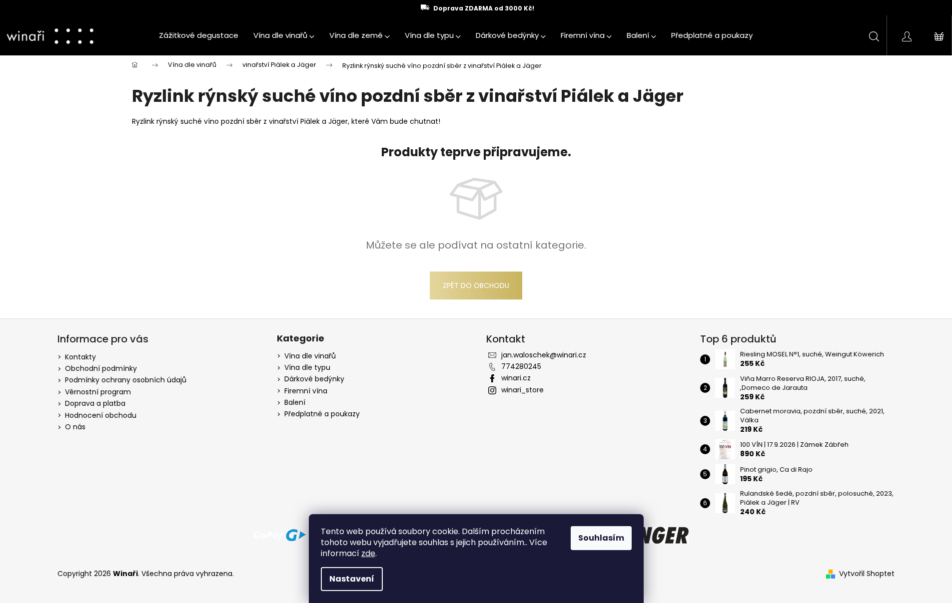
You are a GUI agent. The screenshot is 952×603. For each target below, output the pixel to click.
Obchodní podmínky (101, 368)
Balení (294, 402)
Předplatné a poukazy (322, 414)
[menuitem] (198, 35)
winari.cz (516, 378)
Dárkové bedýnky (314, 379)
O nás (75, 427)
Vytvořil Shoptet (867, 574)
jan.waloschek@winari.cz (543, 355)
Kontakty (80, 357)
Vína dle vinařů (310, 356)
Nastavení (351, 579)
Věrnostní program (98, 392)
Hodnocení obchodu (100, 415)
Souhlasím (601, 538)
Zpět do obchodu (476, 286)
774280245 (521, 366)
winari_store (522, 390)
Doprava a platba (95, 403)
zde (368, 553)
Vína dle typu (307, 367)
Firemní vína (305, 391)
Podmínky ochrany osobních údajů (125, 380)
